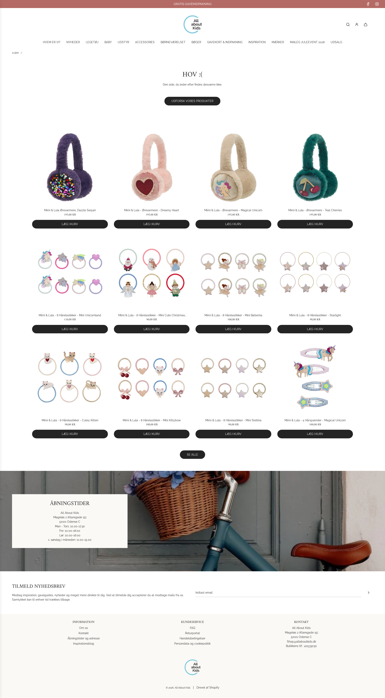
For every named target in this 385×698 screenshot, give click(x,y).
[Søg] (347, 24)
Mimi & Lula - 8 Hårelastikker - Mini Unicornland (70, 315)
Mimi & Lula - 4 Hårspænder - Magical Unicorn (315, 420)
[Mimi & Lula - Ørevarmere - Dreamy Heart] (152, 167)
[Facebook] (368, 4)
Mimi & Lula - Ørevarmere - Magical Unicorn (233, 210)
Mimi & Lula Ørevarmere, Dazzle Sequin (70, 210)
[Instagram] (377, 4)
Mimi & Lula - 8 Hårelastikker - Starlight (315, 315)
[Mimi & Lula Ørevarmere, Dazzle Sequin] (70, 167)
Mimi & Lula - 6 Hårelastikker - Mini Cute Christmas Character (151, 315)
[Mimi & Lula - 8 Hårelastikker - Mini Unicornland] (70, 272)
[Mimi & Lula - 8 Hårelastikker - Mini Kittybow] (152, 377)
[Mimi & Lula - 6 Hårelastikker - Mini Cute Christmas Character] (152, 272)
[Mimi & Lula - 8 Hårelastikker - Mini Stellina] (233, 377)
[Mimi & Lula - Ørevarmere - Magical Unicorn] (233, 167)
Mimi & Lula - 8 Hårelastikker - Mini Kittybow (152, 420)
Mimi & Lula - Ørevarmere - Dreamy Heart (151, 210)
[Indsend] (368, 592)
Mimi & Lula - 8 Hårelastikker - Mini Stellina (233, 420)
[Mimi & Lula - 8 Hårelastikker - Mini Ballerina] (233, 272)
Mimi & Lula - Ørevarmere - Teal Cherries (315, 210)
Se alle (192, 454)
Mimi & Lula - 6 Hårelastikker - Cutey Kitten (70, 420)
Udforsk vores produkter (192, 101)
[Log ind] (356, 24)
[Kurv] (365, 24)
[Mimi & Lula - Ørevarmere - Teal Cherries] (315, 167)
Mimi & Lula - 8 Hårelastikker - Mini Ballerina (233, 315)
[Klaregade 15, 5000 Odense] (192, 521)
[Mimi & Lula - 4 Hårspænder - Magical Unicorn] (315, 377)
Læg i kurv (70, 224)
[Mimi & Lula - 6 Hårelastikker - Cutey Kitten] (70, 377)
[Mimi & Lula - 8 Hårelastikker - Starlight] (315, 272)
